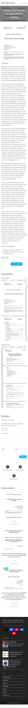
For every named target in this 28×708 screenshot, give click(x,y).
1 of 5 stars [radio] (1, 430)
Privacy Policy (6, 695)
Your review (5, 433)
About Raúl (5, 680)
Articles (4, 689)
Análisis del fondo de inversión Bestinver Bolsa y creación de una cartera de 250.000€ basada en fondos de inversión (14, 555)
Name (3, 449)
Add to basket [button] (14, 524)
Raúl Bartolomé (8, 3)
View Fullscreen (5, 278)
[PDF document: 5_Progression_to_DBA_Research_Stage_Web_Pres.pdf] (14, 377)
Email (17, 449)
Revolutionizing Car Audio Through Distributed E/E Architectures (16, 654)
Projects (5, 683)
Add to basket (16, 264)
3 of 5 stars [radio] (4, 430)
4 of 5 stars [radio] (6, 430)
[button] (24, 27)
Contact (5, 692)
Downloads (15, 620)
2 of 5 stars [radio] (3, 430)
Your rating (4, 428)
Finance (14, 515)
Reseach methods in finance (14, 517)
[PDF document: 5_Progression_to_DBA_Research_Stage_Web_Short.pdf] (14, 310)
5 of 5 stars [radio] (7, 430)
